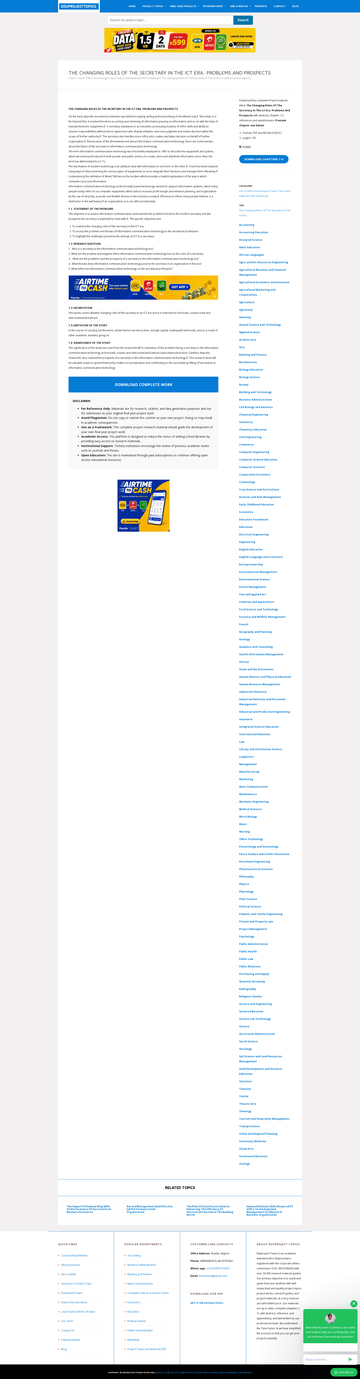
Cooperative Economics (254, 474)
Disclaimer (228, 1372)
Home (72, 78)
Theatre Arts (247, 1104)
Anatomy (245, 317)
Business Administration (255, 399)
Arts (242, 347)
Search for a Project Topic (76, 1283)
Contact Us (67, 1330)
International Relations (254, 734)
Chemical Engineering (253, 414)
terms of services (210, 1372)
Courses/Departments (74, 1255)
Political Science (250, 906)
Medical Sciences (250, 809)
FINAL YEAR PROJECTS (183, 6)
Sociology (245, 1049)
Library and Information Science (260, 749)
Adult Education (249, 247)
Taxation (245, 1089)
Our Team (67, 1321)
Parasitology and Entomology (258, 846)
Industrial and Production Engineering (264, 712)
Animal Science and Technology (260, 324)
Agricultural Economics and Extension (264, 282)
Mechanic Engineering (254, 801)
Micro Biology (248, 816)
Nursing (244, 831)
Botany (244, 384)
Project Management (253, 929)
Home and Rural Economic (256, 669)
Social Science (248, 1041)
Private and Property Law (256, 921)
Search (243, 20)
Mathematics (248, 794)
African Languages (251, 255)
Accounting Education (253, 232)
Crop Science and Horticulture (259, 489)
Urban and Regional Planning (258, 1134)
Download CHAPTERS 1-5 (263, 159)
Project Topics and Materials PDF (147, 1349)
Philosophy (246, 876)
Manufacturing (249, 771)
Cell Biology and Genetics (256, 407)
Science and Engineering (255, 1004)
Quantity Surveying (252, 981)
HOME (132, 6)
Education (133, 1311)
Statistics (245, 1081)
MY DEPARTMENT (213, 6)
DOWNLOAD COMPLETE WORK (143, 384)
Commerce (246, 444)
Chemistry (246, 422)
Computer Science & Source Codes (148, 1293)
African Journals (70, 1265)
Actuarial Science (250, 240)
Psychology (246, 936)
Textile (244, 1096)
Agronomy (246, 310)
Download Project (71, 1293)
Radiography (247, 989)
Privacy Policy (191, 1372)
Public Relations (250, 966)
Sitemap (240, 1372)
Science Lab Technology (255, 1019)
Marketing (246, 779)
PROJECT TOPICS (152, 6)
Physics (244, 884)
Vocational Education (253, 1156)
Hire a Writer (68, 1274)
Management (248, 764)
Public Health (248, 951)
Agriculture (246, 302)
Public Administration (253, 944)
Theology (245, 1111)
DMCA (249, 1372)
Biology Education (251, 369)
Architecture (247, 339)
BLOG (295, 6)
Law (241, 741)
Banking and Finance (253, 354)
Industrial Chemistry (253, 692)
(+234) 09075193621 (218, 1268)
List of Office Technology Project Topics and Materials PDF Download (118, 78)
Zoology (244, 1164)
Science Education (251, 1011)
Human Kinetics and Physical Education (265, 677)
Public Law (246, 959)
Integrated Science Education (259, 727)
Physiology (246, 891)
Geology (244, 639)
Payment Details (70, 1340)
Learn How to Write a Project (78, 1311)
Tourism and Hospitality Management (264, 1119)
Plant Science (248, 899)
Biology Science (249, 377)
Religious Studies (250, 996)
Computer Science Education (258, 459)
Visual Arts (246, 1149)
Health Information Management (261, 654)
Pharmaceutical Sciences (256, 869)
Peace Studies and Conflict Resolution (264, 854)
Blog (64, 1349)
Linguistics (246, 756)
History (244, 662)
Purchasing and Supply (254, 974)
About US (162, 1372)
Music (243, 824)
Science (244, 1026)
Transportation (249, 1126)
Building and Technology (255, 392)
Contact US (175, 1372)
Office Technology (251, 839)
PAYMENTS (261, 6)
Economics (134, 1302)
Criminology (247, 482)
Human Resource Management (259, 684)
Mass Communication (253, 786)
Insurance (245, 719)
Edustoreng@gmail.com (213, 1276)
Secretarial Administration (257, 1034)
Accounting (246, 225)
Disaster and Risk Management (260, 497)
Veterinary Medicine (252, 1141)
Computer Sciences (252, 467)
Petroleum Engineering (254, 861)
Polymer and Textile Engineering (260, 914)
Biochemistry (248, 362)
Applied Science (249, 332)
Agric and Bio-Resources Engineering (263, 262)
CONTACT (279, 6)
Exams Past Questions (74, 1302)
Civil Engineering (250, 437)
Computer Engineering (254, 452)
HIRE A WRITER (239, 6)
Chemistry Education (253, 429)
